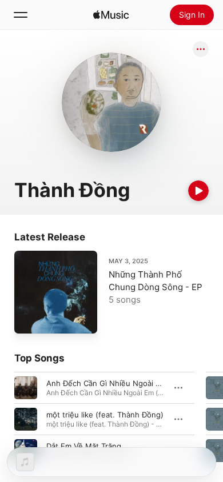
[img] (111, 15)
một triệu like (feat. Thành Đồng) (105, 414)
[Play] (198, 190)
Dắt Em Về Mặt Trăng (83, 446)
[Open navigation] (20, 14)
